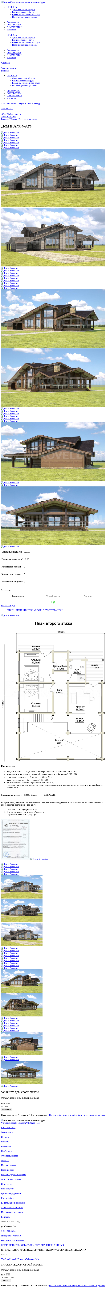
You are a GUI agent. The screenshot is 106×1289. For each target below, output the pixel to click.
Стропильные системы (12, 1207)
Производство (13, 22)
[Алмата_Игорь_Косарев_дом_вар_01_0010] (53, 480)
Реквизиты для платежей (13, 1240)
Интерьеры (6, 1184)
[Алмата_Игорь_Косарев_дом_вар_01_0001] (10, 288)
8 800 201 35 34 (7, 109)
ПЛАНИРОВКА (27, 610)
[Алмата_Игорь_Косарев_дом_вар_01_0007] (10, 416)
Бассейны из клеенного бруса (26, 14)
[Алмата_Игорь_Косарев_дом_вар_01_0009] (10, 421)
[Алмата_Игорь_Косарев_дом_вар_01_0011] (10, 482)
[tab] (13, 610)
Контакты (11, 29)
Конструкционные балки (13, 1203)
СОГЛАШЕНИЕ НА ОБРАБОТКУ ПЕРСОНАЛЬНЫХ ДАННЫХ (32, 1245)
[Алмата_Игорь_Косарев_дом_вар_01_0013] (53, 544)
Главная (5, 71)
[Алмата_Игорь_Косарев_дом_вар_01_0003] (53, 406)
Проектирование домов (12, 1212)
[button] (50, 795)
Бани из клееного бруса (23, 12)
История (5, 1137)
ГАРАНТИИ (57, 610)
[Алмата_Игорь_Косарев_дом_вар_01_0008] (10, 418)
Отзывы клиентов (9, 1156)
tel (2, 1106)
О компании (7, 1132)
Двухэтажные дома (28, 119)
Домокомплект (18, 596)
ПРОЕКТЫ (12, 7)
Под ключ (88, 596)
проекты (5, 1160)
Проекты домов (8, 1165)
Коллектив (6, 1146)
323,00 (27, 552)
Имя (3, 1103)
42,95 (26, 559)
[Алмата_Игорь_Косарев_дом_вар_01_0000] (10, 285)
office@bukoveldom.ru (11, 114)
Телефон (5, 1277)
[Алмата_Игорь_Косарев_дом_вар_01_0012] (10, 485)
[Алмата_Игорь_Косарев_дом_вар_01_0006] (10, 413)
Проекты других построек (13, 1174)
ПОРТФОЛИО (14, 25)
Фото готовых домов (11, 1179)
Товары (13, 119)
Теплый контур (53, 596)
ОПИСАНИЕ (13, 610)
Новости (5, 1141)
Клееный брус (7, 1198)
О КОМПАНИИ (14, 27)
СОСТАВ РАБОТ (43, 610)
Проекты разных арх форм (24, 17)
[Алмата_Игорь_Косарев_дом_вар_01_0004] (10, 408)
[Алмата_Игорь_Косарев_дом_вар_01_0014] (10, 546)
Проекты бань (7, 1170)
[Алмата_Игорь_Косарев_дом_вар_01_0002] (10, 132)
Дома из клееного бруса (23, 9)
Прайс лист (6, 1151)
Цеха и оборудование (11, 1193)
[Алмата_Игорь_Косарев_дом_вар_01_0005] (10, 411)
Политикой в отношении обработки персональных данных (77, 1115)
